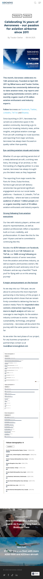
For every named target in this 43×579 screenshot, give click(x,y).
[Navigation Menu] (39, 3)
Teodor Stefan (16, 37)
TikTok (15, 112)
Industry (27, 16)
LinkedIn (7, 112)
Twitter (33, 109)
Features (17, 16)
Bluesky (25, 112)
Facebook (25, 109)
